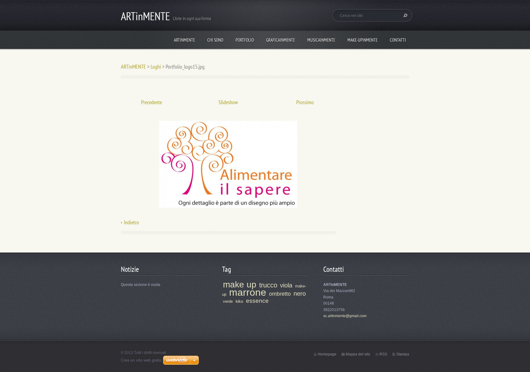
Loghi (156, 66)
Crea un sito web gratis (141, 360)
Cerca (404, 15)
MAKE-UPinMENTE (363, 40)
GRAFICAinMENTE (280, 40)
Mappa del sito (358, 354)
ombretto (280, 294)
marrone (247, 292)
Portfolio (245, 40)
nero (300, 293)
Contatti (398, 40)
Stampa (402, 354)
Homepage (327, 354)
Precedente (151, 102)
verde (228, 301)
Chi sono (215, 40)
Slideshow (228, 102)
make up (239, 284)
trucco (268, 285)
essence (257, 301)
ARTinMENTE (184, 40)
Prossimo (305, 102)
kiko (239, 301)
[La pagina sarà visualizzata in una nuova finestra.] (228, 163)
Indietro (131, 222)
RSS (383, 354)
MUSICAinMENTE (321, 40)
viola (286, 285)
